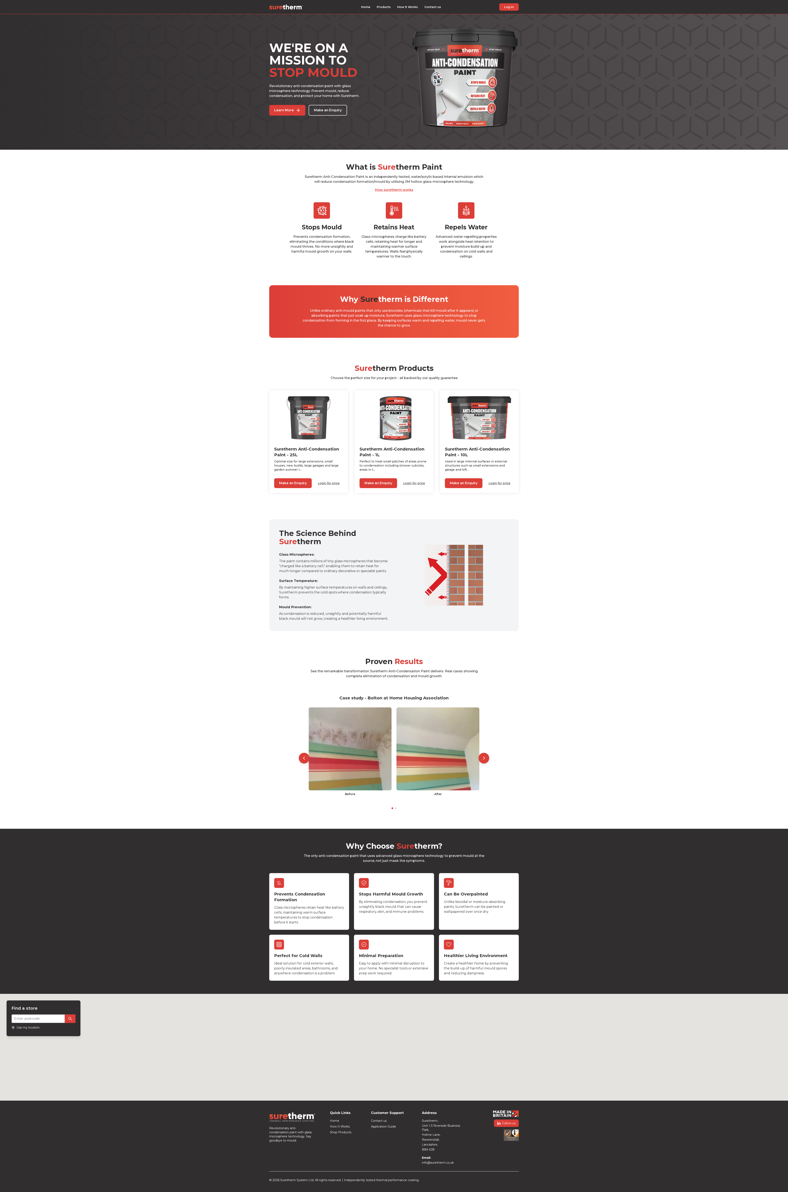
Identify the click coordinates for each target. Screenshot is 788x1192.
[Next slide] (484, 758)
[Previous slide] (304, 758)
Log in (509, 7)
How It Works (407, 7)
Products (384, 7)
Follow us (508, 1123)
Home (365, 7)
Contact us (432, 7)
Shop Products (340, 1132)
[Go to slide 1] (392, 808)
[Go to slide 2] (395, 808)
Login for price (329, 483)
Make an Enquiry (328, 110)
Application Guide (383, 1126)
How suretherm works (394, 190)
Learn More (284, 110)
